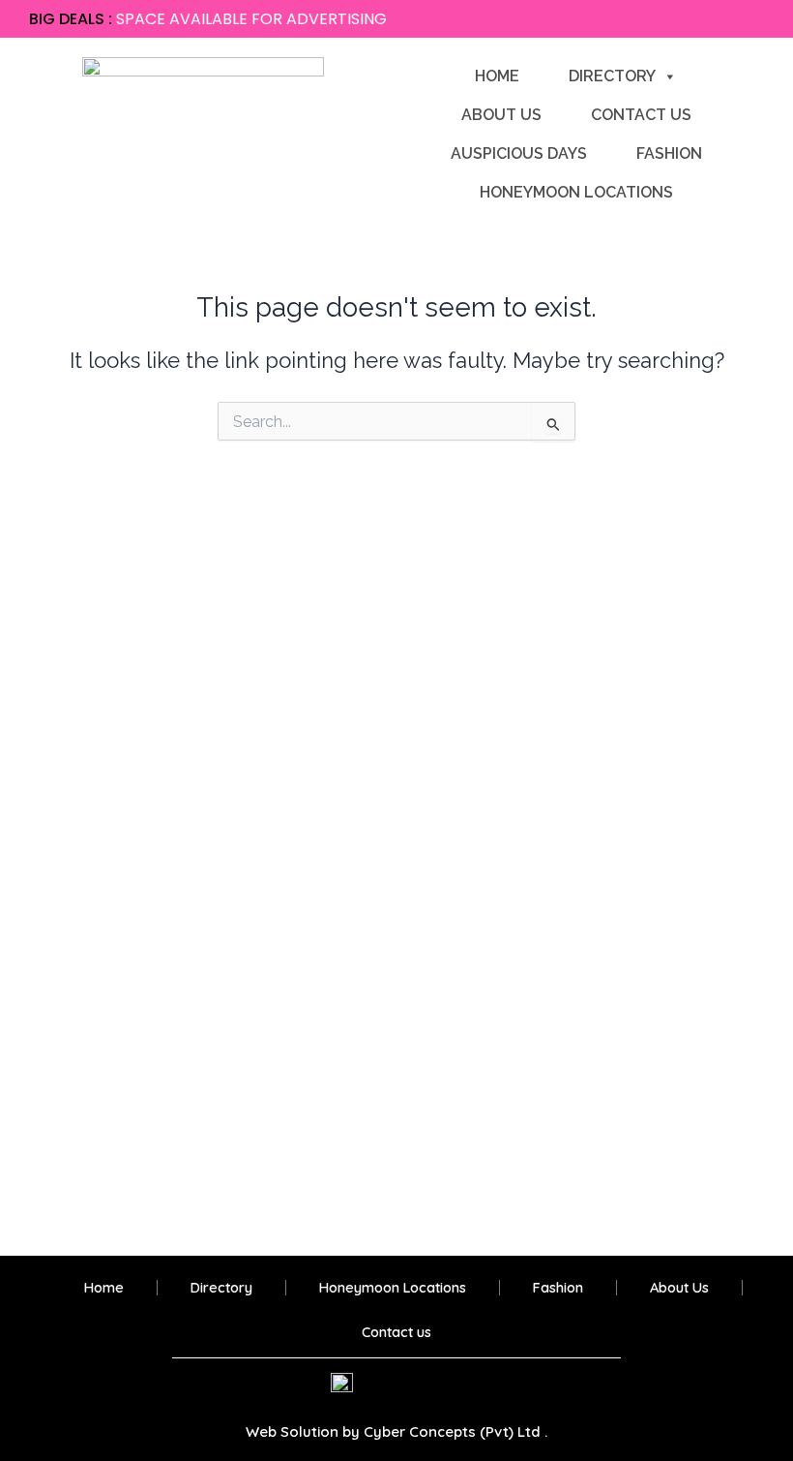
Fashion (669, 153)
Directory (612, 76)
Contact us (641, 115)
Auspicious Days (519, 153)
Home (497, 76)
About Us (501, 115)
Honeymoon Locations (576, 192)
